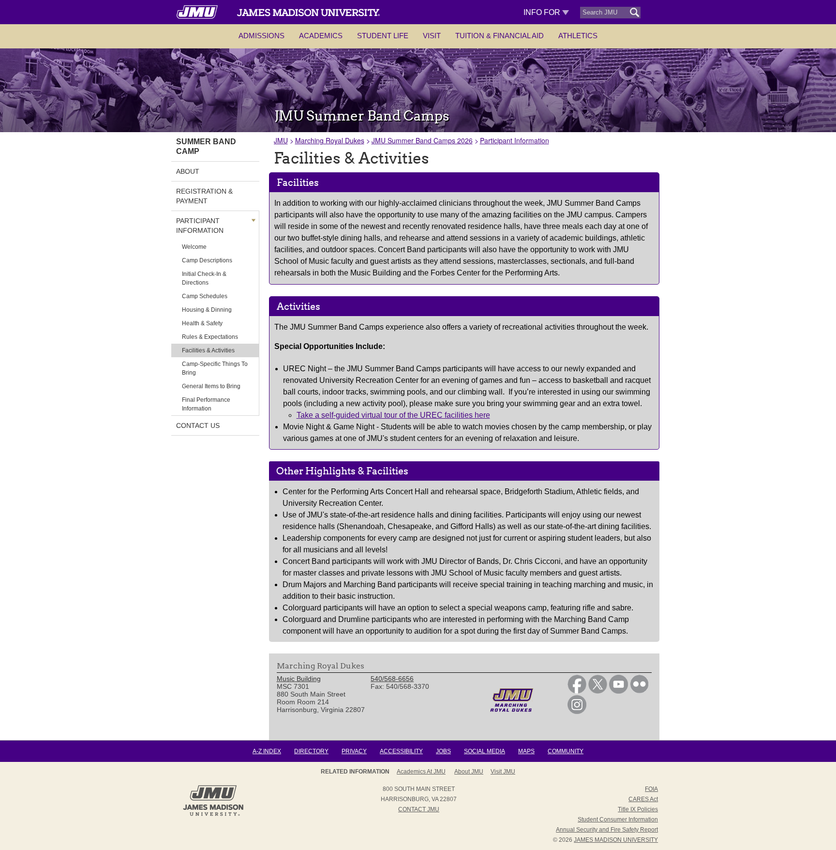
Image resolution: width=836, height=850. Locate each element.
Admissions (261, 35)
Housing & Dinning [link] (207, 309)
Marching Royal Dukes (329, 140)
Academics (321, 35)
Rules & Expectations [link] (210, 337)
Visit (432, 35)
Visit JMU (503, 771)
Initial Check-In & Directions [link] (204, 278)
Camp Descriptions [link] (207, 260)
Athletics (577, 35)
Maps (526, 751)
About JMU (468, 771)
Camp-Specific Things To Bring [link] (215, 368)
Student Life (382, 35)
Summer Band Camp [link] (206, 146)
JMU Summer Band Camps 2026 (422, 140)
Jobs (443, 751)
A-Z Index (267, 751)
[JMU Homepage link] (213, 814)
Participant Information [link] (200, 225)
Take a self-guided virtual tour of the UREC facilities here (393, 415)
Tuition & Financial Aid (499, 35)
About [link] (187, 171)
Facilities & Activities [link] (208, 350)
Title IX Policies (638, 809)
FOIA (651, 789)
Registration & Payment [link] (204, 196)
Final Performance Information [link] (206, 404)
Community (565, 751)
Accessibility (401, 751)
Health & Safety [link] (202, 323)
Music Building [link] (299, 679)
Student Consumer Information (618, 819)
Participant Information (514, 140)
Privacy (354, 751)
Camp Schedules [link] (204, 296)
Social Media (484, 751)
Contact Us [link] (198, 425)
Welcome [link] (194, 246)
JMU (281, 140)
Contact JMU (418, 809)
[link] (576, 691)
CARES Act (643, 799)
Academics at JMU (421, 771)
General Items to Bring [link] (211, 386)
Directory (311, 751)
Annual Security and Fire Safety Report (607, 829)
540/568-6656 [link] (392, 679)
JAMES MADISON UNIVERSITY (616, 839)
